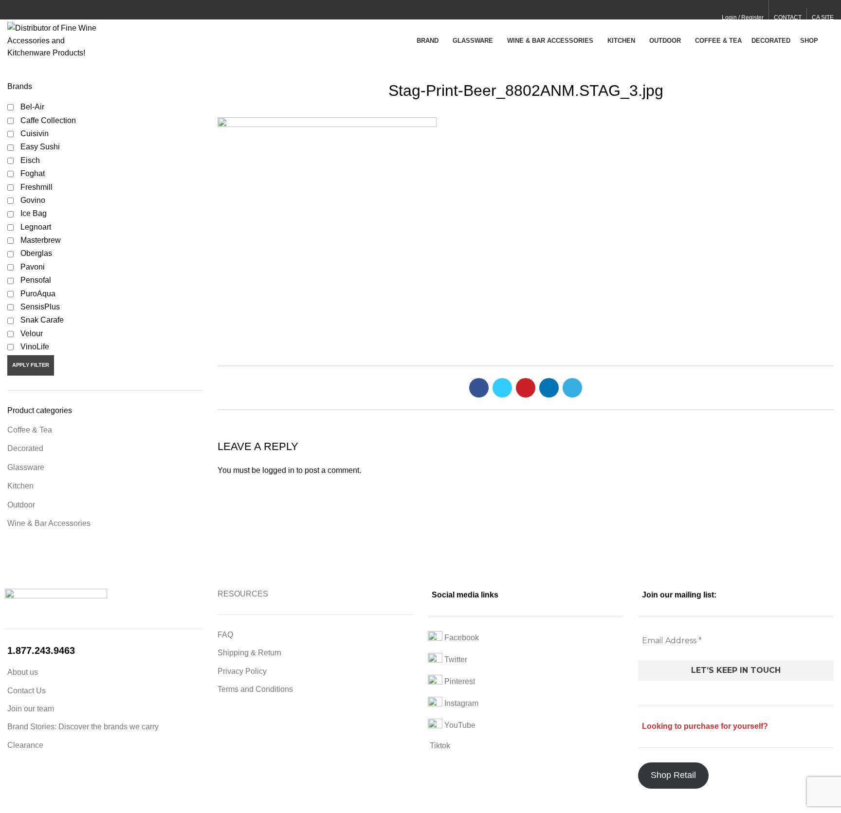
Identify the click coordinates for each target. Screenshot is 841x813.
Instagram (460, 704)
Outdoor (21, 505)
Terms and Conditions (255, 689)
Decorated (25, 448)
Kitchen (20, 486)
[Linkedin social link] (46, 10)
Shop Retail (673, 775)
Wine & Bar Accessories (49, 523)
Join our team (30, 709)
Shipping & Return (249, 653)
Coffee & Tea (29, 430)
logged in (278, 470)
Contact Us (26, 691)
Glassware (25, 467)
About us (22, 672)
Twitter (454, 660)
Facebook (460, 638)
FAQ (225, 635)
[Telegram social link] (57, 10)
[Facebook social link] (12, 10)
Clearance (25, 745)
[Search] (831, 40)
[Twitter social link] (24, 10)
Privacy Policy (242, 671)
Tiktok (439, 745)
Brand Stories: (32, 727)
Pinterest (458, 682)
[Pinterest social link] (35, 10)
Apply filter (30, 365)
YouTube (458, 726)
